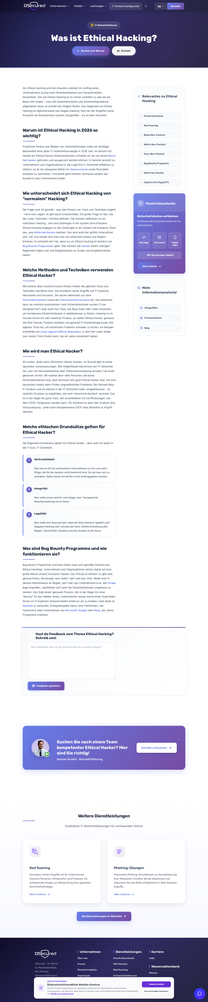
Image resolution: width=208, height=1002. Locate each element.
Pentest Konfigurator (127, 6)
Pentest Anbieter (87, 969)
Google (82, 610)
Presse (81, 964)
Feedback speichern (48, 685)
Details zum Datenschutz (62, 994)
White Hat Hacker (44, 232)
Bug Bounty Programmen (38, 246)
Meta (97, 610)
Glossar (153, 972)
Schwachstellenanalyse (75, 299)
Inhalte (78, 6)
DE (160, 6)
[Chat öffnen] (199, 993)
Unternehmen (58, 6)
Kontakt (175, 6)
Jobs (152, 958)
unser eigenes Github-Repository (60, 331)
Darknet (28, 605)
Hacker (86, 246)
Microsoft (71, 610)
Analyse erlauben (156, 984)
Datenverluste (79, 169)
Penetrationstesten (35, 299)
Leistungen (97, 6)
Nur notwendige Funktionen (156, 991)
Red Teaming (120, 969)
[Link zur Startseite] (34, 6)
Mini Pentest (120, 964)
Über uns (83, 958)
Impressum (84, 975)
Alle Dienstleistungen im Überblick (102, 916)
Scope (112, 583)
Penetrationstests (123, 958)
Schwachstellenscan (125, 975)
